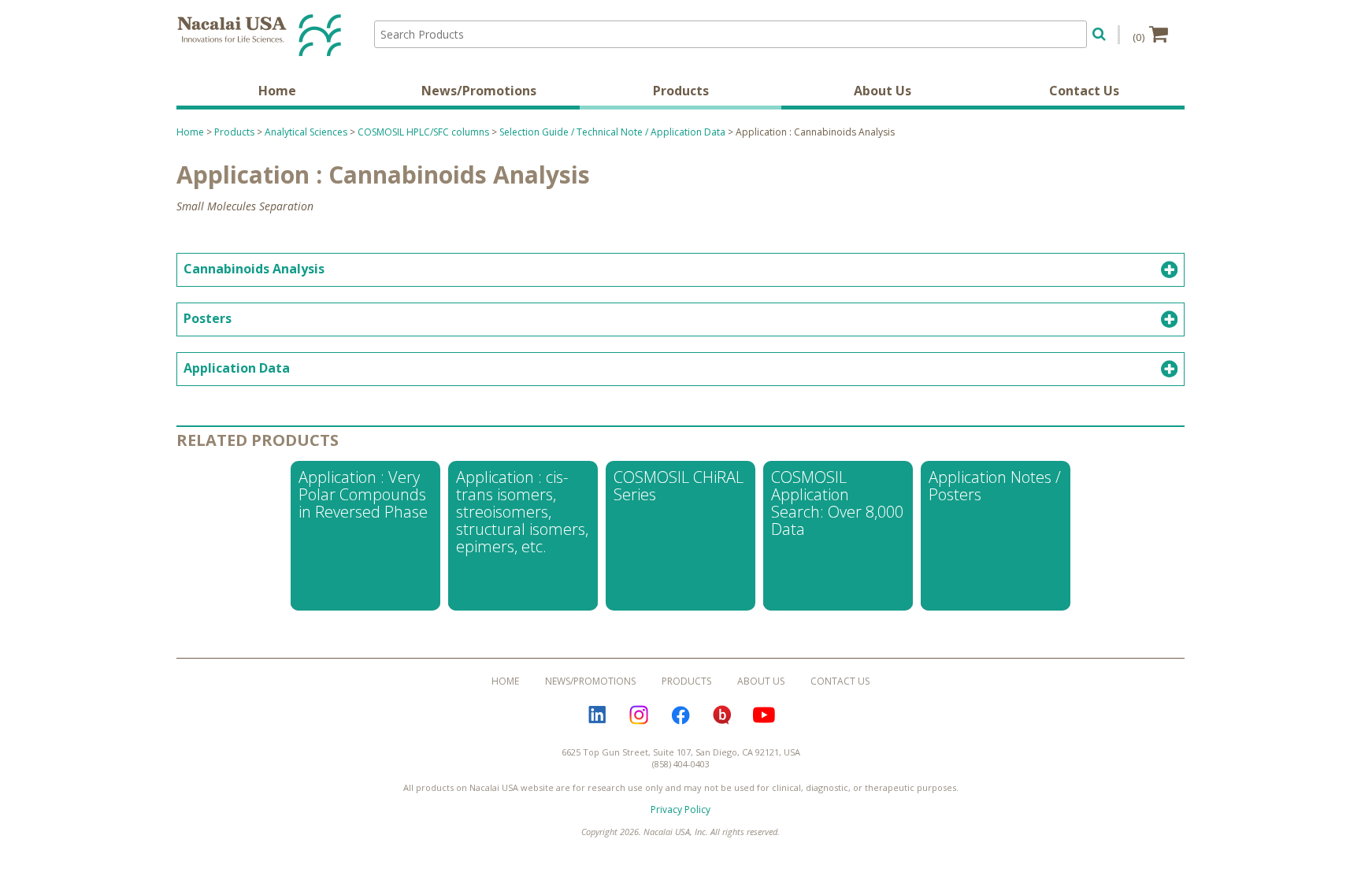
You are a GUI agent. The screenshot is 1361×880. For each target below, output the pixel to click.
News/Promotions (478, 90)
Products (681, 90)
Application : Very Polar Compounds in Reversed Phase (363, 494)
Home (277, 90)
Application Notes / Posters (995, 485)
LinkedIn (597, 715)
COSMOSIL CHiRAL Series (679, 485)
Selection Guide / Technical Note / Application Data (612, 132)
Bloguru (722, 715)
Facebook (680, 715)
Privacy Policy (680, 809)
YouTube (764, 715)
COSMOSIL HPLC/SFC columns (423, 132)
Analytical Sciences (306, 132)
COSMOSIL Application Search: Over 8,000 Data (837, 503)
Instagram (639, 715)
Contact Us (1084, 90)
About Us (882, 90)
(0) (1139, 37)
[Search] (1099, 32)
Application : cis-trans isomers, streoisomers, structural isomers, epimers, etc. (522, 511)
